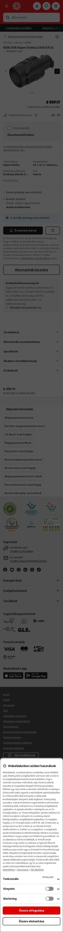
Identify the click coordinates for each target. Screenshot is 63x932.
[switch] (50, 889)
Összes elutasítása (31, 921)
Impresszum (23, 869)
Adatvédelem (9, 869)
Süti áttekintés (37, 869)
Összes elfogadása (31, 910)
